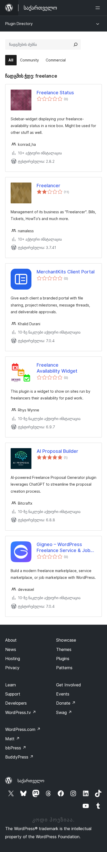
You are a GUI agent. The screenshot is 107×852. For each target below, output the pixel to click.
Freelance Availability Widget (57, 368)
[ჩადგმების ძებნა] (75, 44)
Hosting (12, 658)
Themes (63, 649)
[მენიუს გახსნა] (98, 8)
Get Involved (68, 684)
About (11, 640)
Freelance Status (55, 92)
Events (62, 694)
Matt (12, 738)
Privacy (12, 667)
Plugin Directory (19, 23)
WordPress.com (23, 729)
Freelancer (48, 185)
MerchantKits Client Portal (66, 271)
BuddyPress (19, 757)
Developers (16, 703)
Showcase (66, 640)
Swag (64, 712)
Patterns (64, 667)
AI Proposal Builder (57, 451)
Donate (66, 703)
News (10, 649)
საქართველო (30, 780)
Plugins (62, 658)
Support (12, 694)
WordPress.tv (20, 712)
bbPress (15, 747)
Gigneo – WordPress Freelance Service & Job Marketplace (63, 548)
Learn (10, 684)
